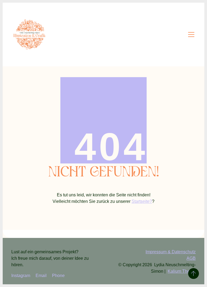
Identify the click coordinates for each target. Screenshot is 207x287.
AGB (191, 258)
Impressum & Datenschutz (171, 252)
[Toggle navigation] (191, 34)
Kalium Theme (182, 271)
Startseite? (142, 201)
